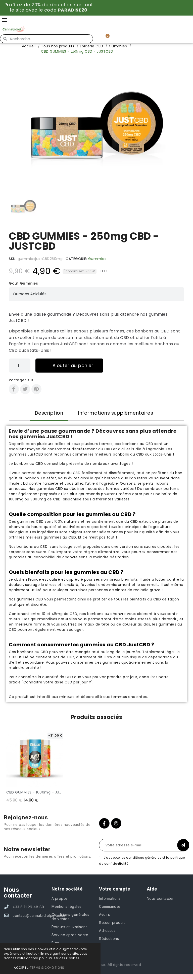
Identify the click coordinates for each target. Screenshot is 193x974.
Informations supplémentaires (115, 413)
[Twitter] (25, 389)
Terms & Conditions (47, 967)
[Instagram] (116, 823)
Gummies (97, 258)
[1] (183, 845)
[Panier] (105, 38)
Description (49, 413)
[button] (12, 127)
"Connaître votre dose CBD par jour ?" (57, 682)
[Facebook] (14, 389)
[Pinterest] (36, 389)
